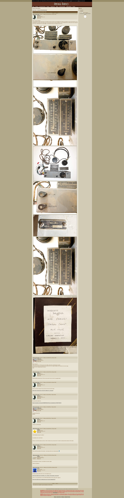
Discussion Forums (42, 6)
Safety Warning (55, 492)
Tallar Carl (38, 15)
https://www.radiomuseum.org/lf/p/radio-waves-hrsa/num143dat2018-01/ (44, 479)
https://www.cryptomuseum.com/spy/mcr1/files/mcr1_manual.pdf (43, 390)
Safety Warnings (68, 6)
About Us (36, 6)
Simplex (38, 456)
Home (33, 6)
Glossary (48, 6)
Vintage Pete (39, 408)
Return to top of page (36, 14)
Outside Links (52, 6)
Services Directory (62, 6)
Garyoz (38, 468)
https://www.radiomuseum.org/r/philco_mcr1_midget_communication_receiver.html (46, 475)
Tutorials (73, 6)
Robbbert (38, 429)
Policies (57, 6)
